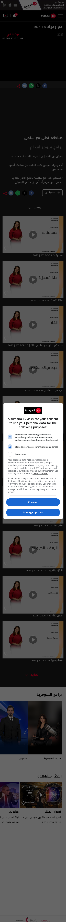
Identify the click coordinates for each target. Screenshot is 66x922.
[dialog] (33, 461)
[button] (33, 454)
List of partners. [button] (40, 473)
